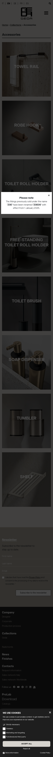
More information (11, 753)
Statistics (9, 729)
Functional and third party (16, 737)
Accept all (26, 744)
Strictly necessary (13, 725)
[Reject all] (50, 712)
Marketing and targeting (15, 733)
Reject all (26, 749)
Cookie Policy (45, 753)
